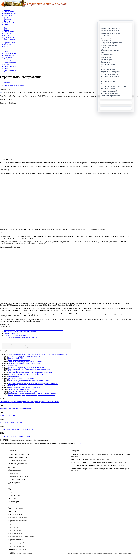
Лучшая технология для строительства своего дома (26, 367)
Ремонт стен (12, 511)
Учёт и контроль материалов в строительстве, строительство (29, 371)
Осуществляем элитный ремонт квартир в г (23, 389)
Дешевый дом (13, 473)
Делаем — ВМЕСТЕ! (11, 333)
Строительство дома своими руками (21, 536)
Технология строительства (17, 549)
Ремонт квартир (14, 502)
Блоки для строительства (17, 460)
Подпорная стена (14, 495)
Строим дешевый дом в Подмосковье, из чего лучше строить (29, 369)
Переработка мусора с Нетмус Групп (21, 378)
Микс (10, 489)
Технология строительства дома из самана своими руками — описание (33, 384)
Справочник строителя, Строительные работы (24, 363)
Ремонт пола (12, 505)
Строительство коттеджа (17, 546)
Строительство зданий (16, 543)
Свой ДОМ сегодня (15, 514)
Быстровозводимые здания (17, 464)
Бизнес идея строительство (17, 457)
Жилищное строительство (17, 486)
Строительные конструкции (18, 521)
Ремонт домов (13, 498)
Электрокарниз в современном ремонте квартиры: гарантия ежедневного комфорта (47, 345)
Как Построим (13, 365)
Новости (11, 492)
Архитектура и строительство (18, 454)
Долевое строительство (16, 479)
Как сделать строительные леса (15, 335)
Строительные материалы (17, 524)
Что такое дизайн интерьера (17, 382)
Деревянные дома (14, 470)
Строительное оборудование (14, 85)
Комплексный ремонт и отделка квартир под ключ (25, 374)
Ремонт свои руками (15, 508)
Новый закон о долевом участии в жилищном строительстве (29, 380)
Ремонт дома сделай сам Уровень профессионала (25, 387)
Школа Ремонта (13, 376)
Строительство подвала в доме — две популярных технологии (30, 373)
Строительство (13, 527)
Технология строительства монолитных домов (20, 331)
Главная (7, 82)
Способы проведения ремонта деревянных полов (21, 337)
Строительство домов (16, 540)
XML (80, 443)
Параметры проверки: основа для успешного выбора (36, 347)
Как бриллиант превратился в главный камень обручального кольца (41, 344)
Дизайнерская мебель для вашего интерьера (14, 344)
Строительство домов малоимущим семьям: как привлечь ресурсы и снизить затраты (33, 330)
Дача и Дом (12, 467)
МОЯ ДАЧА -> (13, 385)
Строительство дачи (15, 530)
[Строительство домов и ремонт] (33, 7)
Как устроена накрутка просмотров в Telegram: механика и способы (31, 395)
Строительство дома (15, 533)
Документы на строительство (18, 476)
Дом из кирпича (14, 483)
